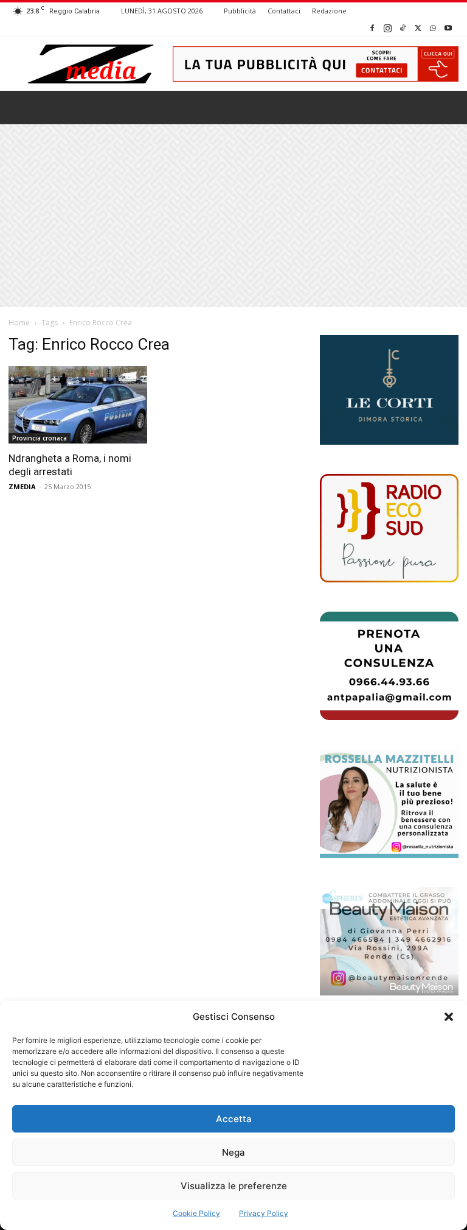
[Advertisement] (233, 215)
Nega (233, 1152)
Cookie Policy (196, 1213)
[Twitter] (417, 27)
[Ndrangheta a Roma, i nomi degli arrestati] (78, 405)
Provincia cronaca (39, 438)
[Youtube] (448, 27)
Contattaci (284, 10)
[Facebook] (372, 27)
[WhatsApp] (433, 27)
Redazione (329, 10)
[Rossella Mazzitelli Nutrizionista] (389, 803)
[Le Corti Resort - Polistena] (389, 390)
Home (19, 322)
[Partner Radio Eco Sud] (389, 528)
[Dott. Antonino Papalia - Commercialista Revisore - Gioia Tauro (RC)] (389, 666)
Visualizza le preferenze (234, 1186)
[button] (449, 1017)
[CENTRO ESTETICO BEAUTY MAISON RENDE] (389, 941)
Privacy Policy (263, 1213)
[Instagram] (387, 27)
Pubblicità (240, 10)
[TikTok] (402, 27)
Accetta (234, 1119)
